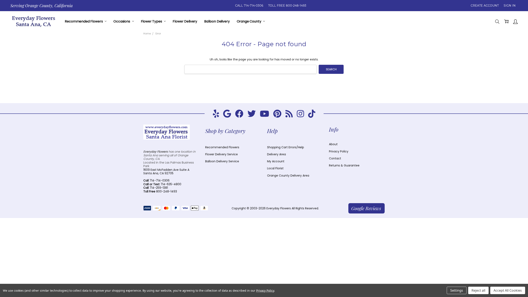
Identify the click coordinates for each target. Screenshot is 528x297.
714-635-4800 (162, 184)
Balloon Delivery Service (222, 161)
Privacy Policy (338, 151)
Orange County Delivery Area (288, 175)
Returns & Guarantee (344, 165)
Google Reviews (366, 208)
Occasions (122, 21)
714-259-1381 (155, 187)
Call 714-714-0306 (249, 5)
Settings (456, 290)
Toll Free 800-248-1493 (287, 5)
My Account (275, 161)
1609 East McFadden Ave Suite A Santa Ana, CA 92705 (166, 172)
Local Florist (275, 168)
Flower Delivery (185, 21)
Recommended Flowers (84, 21)
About (333, 144)
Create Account (485, 5)
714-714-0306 (156, 180)
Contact (335, 158)
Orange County (249, 21)
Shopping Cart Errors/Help (285, 147)
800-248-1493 (160, 191)
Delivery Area (276, 154)
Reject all (478, 290)
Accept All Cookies (508, 290)
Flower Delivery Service (221, 154)
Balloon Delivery (217, 21)
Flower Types (152, 21)
